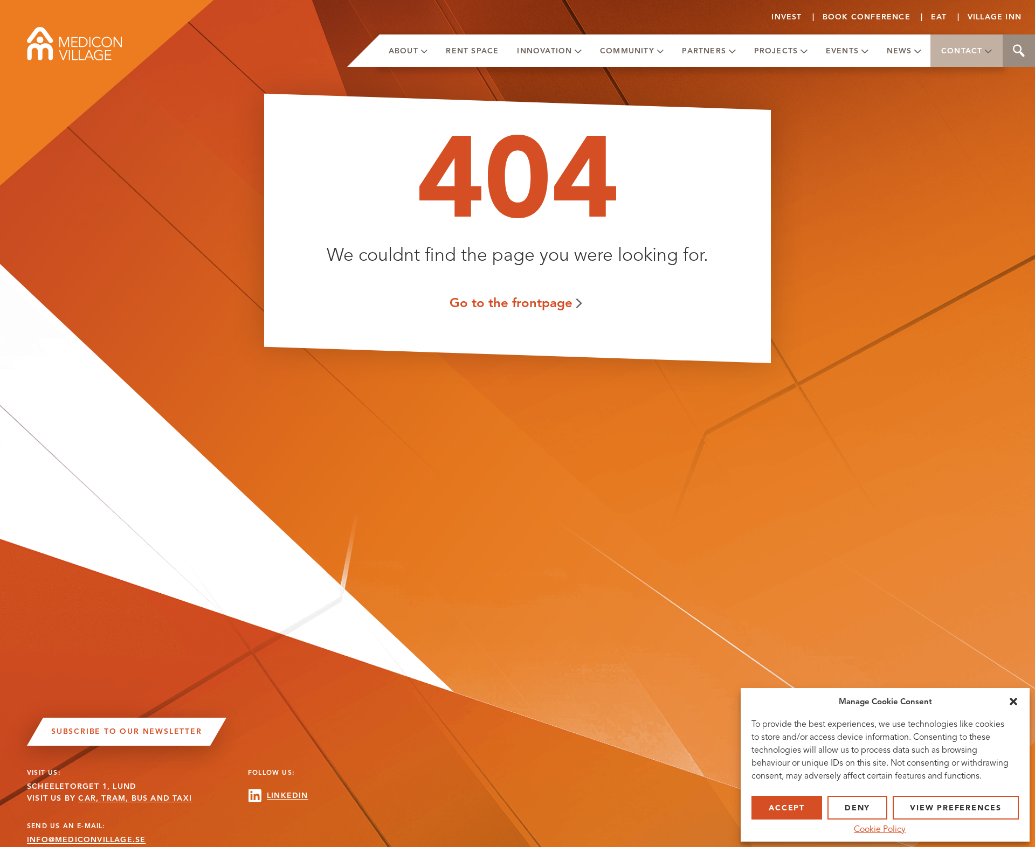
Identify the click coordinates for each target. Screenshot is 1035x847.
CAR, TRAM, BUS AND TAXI (135, 798)
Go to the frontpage (511, 302)
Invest (786, 17)
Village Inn (995, 17)
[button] (1013, 701)
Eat (939, 17)
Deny (857, 808)
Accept (787, 808)
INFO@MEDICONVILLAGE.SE (86, 839)
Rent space (472, 50)
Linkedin (287, 795)
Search (1019, 50)
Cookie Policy (880, 829)
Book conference (866, 17)
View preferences (956, 808)
